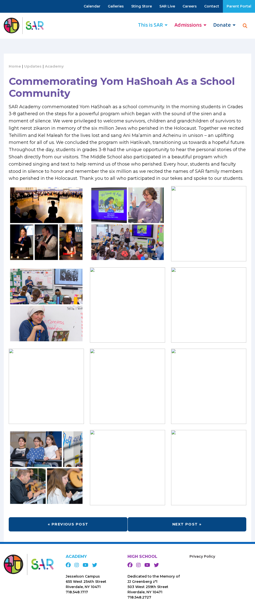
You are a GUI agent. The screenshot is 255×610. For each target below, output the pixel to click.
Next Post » (187, 524)
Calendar (92, 6)
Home (15, 66)
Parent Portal (239, 6)
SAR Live (167, 6)
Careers (190, 6)
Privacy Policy (202, 556)
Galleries (116, 6)
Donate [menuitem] (222, 25)
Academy (54, 66)
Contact (211, 6)
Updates (33, 66)
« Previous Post (68, 524)
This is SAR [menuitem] (150, 25)
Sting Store (141, 6)
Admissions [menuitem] (188, 25)
